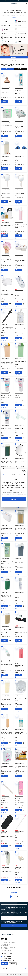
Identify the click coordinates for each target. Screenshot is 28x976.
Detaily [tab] (13, 474)
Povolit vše (14, 499)
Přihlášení (4, 963)
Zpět (2, 7)
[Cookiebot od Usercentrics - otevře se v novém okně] (20, 471)
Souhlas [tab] (5, 474)
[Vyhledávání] (4, 3)
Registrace (12, 963)
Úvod (5, 6)
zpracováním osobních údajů (16, 921)
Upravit (13, 504)
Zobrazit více (14, 892)
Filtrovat (21, 68)
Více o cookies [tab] (22, 474)
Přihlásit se (14, 925)
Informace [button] (4, 968)
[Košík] (26, 3)
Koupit (5, 101)
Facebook (6, 939)
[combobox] (7, 69)
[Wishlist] (23, 3)
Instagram (2, 939)
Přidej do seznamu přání (10, 101)
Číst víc (14, 17)
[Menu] (2, 3)
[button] (12, 60)
